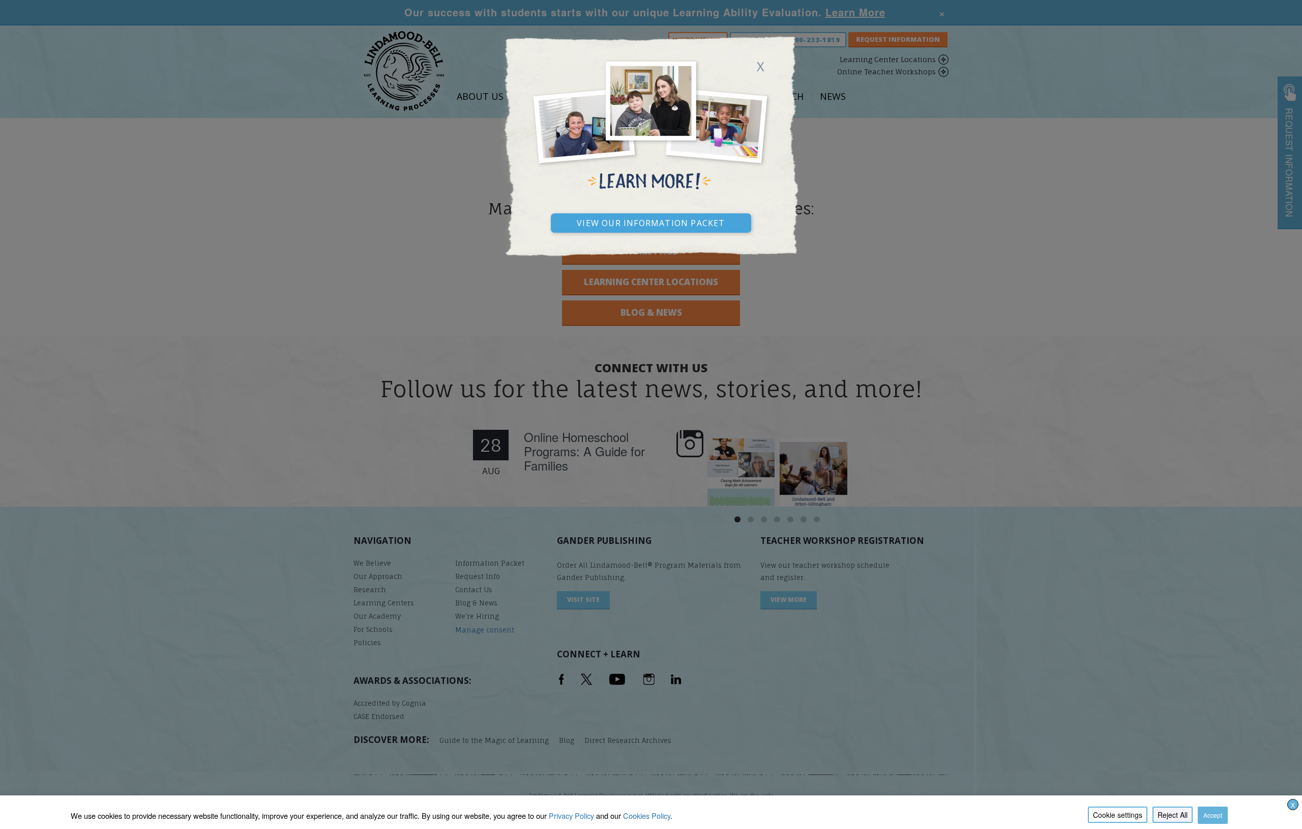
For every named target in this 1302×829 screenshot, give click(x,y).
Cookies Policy (646, 815)
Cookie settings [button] (1117, 815)
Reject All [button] (1173, 815)
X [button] (1293, 804)
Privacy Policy (571, 815)
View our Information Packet (651, 221)
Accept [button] (1212, 815)
